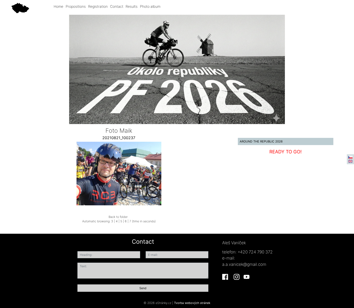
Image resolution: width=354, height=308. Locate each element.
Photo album (150, 6)
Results (132, 6)
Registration (98, 6)
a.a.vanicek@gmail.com (244, 264)
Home (58, 6)
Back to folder (118, 217)
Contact (116, 6)
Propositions (76, 6)
